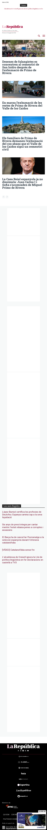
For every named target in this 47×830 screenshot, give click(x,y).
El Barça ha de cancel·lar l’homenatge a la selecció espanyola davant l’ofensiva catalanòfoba (23, 540)
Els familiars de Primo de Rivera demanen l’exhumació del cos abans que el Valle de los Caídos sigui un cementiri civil (22, 143)
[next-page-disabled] (7, 197)
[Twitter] (25, 750)
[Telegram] (23, 750)
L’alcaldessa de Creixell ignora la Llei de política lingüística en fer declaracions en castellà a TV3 (22, 559)
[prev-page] (3, 197)
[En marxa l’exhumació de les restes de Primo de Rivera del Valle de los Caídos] (23, 89)
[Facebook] (18, 750)
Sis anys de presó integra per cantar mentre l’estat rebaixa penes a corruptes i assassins (22, 527)
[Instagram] (20, 750)
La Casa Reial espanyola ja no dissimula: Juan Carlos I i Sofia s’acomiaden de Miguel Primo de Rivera (22, 183)
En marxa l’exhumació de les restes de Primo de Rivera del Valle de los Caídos (22, 105)
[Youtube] (27, 750)
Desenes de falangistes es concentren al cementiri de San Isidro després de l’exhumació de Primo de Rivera (20, 67)
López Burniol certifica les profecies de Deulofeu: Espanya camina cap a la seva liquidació (22, 514)
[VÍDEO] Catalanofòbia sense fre (18, 550)
